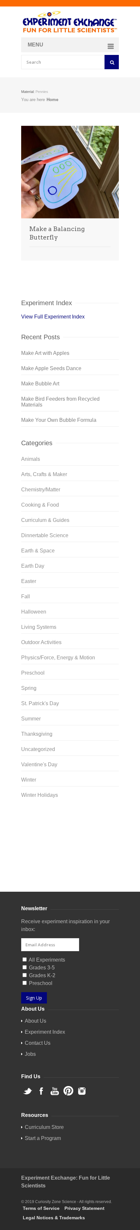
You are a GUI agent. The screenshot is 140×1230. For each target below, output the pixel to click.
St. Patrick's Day (40, 703)
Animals (30, 459)
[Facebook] (70, 828)
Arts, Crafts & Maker (44, 474)
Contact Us (37, 1043)
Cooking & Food (40, 505)
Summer (31, 718)
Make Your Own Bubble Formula (58, 420)
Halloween (33, 612)
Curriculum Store (40, 876)
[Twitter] (70, 818)
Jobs (30, 1054)
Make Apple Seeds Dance (51, 368)
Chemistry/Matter (40, 489)
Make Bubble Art (40, 383)
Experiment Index (45, 1032)
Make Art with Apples (45, 353)
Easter (28, 581)
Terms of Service (41, 1208)
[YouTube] (70, 839)
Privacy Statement (84, 1208)
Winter (28, 780)
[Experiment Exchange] (70, 22)
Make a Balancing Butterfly (57, 233)
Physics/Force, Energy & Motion (58, 657)
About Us (35, 1021)
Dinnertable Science (44, 535)
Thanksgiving (36, 734)
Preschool (33, 673)
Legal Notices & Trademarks (54, 1217)
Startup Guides (81, 876)
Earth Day (32, 566)
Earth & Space (38, 550)
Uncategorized (38, 749)
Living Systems (38, 627)
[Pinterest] (70, 849)
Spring (28, 688)
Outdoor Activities (41, 642)
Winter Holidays (39, 795)
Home (52, 99)
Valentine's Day (39, 764)
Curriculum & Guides (45, 520)
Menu (35, 44)
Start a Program (43, 1138)
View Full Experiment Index (53, 316)
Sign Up (34, 998)
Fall (25, 596)
